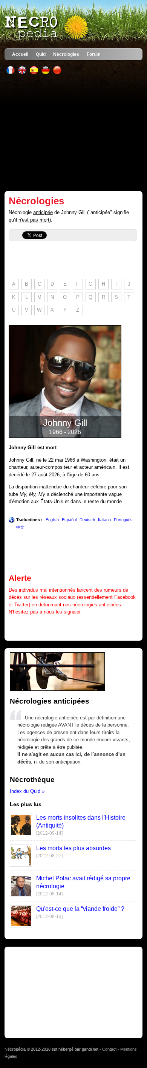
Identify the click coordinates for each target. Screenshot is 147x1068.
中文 (20, 527)
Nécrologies (66, 54)
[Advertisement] (74, 132)
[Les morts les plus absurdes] (21, 865)
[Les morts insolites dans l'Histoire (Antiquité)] (21, 834)
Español (69, 519)
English (52, 519)
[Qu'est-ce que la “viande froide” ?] (21, 926)
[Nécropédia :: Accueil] (47, 28)
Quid (41, 54)
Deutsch (87, 519)
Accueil (20, 54)
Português (123, 519)
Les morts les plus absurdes (73, 848)
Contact (109, 1049)
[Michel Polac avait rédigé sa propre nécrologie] (21, 895)
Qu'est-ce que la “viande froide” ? (80, 909)
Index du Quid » (27, 791)
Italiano (104, 519)
